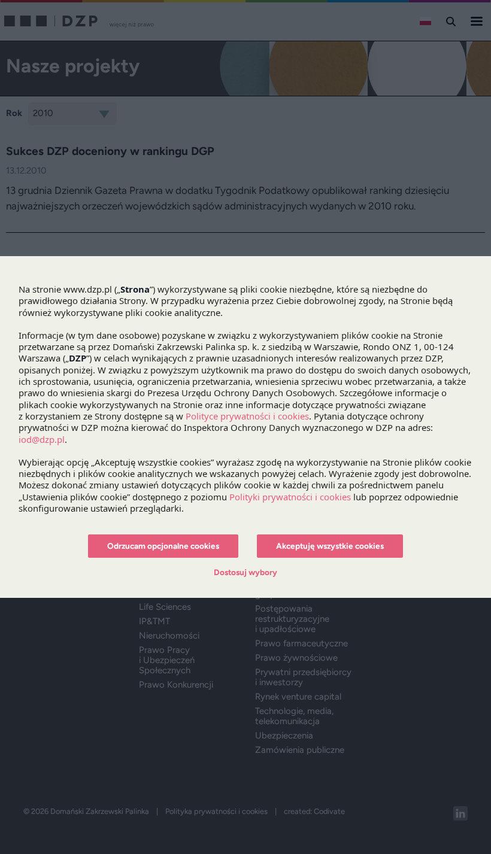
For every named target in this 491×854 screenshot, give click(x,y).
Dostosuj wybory (245, 572)
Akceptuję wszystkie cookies (330, 546)
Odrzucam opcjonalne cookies (163, 546)
